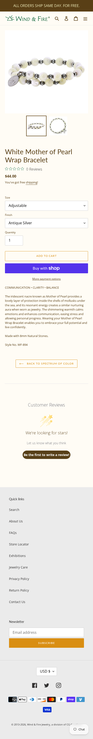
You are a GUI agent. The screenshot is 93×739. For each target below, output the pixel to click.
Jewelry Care (18, 567)
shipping (31, 182)
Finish (8, 215)
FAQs (13, 533)
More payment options (46, 279)
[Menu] (85, 18)
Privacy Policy (19, 579)
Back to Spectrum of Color (50, 363)
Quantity (10, 232)
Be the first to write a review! (46, 455)
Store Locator (19, 544)
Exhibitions (17, 556)
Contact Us (17, 602)
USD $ (45, 671)
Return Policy (19, 590)
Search (14, 509)
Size (7, 197)
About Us (16, 521)
